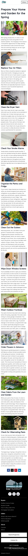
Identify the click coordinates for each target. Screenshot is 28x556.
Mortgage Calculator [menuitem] (7, 510)
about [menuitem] (3, 529)
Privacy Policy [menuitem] (5, 553)
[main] (14, 238)
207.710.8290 (14, 545)
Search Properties (14, 535)
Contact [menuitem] (3, 527)
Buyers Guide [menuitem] (5, 505)
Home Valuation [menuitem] (6, 518)
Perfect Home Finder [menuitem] (7, 503)
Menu (24, 2)
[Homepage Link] (3, 2)
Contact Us (14, 540)
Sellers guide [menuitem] (5, 521)
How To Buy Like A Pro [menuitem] (8, 507)
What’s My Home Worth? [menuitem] (8, 516)
